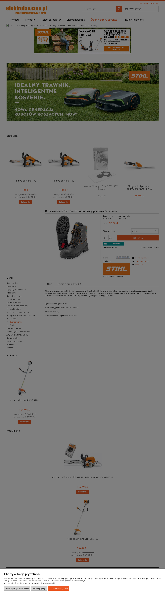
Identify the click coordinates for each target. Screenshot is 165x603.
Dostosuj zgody (39, 588)
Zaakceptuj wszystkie (58, 588)
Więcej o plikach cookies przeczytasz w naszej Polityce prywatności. (29, 583)
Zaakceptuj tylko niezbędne (17, 588)
